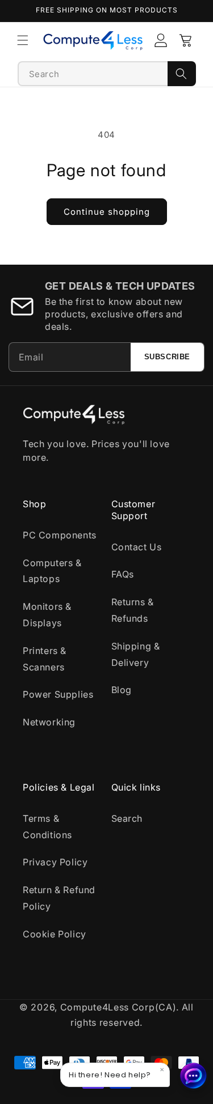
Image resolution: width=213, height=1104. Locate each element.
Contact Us (136, 547)
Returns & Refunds (132, 610)
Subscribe (167, 357)
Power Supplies (58, 694)
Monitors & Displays (47, 615)
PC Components (60, 535)
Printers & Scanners (44, 659)
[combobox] (93, 73)
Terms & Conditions (47, 826)
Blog (121, 689)
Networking (49, 722)
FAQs (122, 574)
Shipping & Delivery (135, 654)
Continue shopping (107, 211)
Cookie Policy (54, 934)
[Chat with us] (193, 1075)
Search (127, 818)
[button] (22, 40)
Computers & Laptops (52, 571)
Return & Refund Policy (59, 898)
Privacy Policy (55, 862)
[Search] (182, 73)
